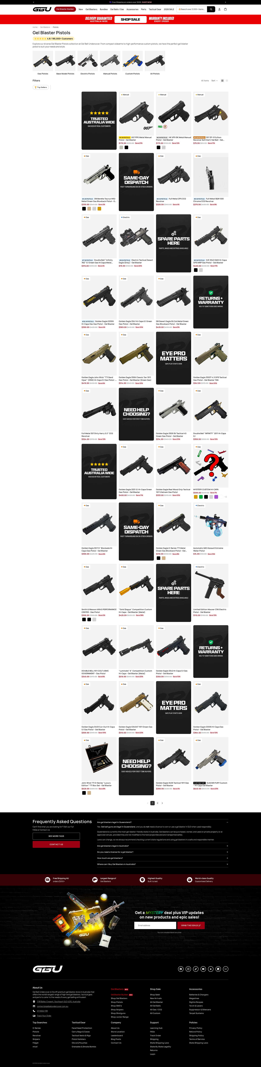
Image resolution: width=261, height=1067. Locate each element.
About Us (115, 1028)
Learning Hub (156, 1028)
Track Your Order (44, 1015)
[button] (215, 81)
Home (35, 27)
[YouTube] (203, 969)
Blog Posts (116, 1039)
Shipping (154, 1039)
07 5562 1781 (42, 1011)
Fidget (35, 1043)
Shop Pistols (117, 1002)
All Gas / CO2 (156, 1009)
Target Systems (196, 1013)
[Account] (219, 9)
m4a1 (35, 1046)
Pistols (36, 1031)
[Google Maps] (218, 969)
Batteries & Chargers (198, 994)
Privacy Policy (195, 1028)
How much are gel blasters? (110, 858)
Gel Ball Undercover (44, 1063)
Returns (154, 1050)
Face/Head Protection (82, 1028)
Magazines (194, 998)
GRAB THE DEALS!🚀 (191, 925)
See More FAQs (56, 836)
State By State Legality (160, 1046)
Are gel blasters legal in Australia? (113, 846)
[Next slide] (150, 114)
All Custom (155, 1013)
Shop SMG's (116, 1006)
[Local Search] (225, 969)
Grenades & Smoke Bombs (84, 1046)
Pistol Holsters (79, 1039)
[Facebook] (181, 969)
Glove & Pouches (79, 1043)
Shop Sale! (155, 994)
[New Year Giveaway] (130, 19)
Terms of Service (197, 1039)
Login (152, 1054)
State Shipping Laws (159, 1043)
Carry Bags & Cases (81, 1031)
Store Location (118, 1031)
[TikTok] (195, 969)
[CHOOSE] (149, 131)
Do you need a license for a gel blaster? (115, 852)
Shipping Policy (196, 1035)
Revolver (37, 1035)
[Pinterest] (210, 969)
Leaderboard (117, 1035)
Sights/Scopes (196, 1002)
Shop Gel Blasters (119, 998)
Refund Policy (195, 1031)
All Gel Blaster (156, 1002)
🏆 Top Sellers (41, 87)
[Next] (162, 803)
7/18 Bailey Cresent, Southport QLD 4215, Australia (58, 1001)
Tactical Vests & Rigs (81, 1035)
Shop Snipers (117, 1009)
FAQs (152, 1031)
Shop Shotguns (118, 1013)
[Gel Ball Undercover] (42, 9)
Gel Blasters (45, 27)
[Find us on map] (34, 1001)
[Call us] (34, 1011)
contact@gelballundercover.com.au (52, 1006)
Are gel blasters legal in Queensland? (114, 822)
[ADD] (224, 131)
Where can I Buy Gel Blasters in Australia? (116, 864)
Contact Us (56, 844)
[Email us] (34, 1006)
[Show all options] (226, 497)
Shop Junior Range (119, 1017)
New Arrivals (156, 998)
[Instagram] (188, 969)
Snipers (36, 1039)
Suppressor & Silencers (200, 1009)
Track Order (155, 1035)
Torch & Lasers (196, 1006)
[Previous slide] (123, 114)
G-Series (37, 1028)
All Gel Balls (155, 1006)
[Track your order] (34, 1015)
